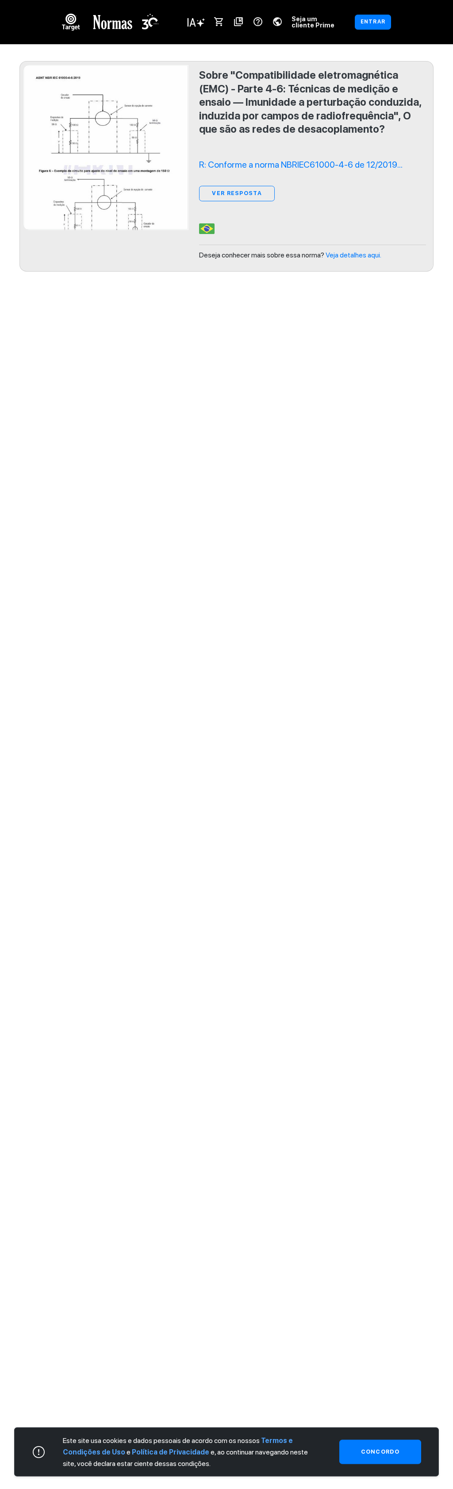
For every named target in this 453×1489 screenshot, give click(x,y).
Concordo (380, 1451)
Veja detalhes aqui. (353, 255)
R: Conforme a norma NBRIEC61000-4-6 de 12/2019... (301, 164)
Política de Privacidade (170, 1451)
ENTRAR (373, 22)
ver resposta (236, 193)
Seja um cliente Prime (313, 22)
